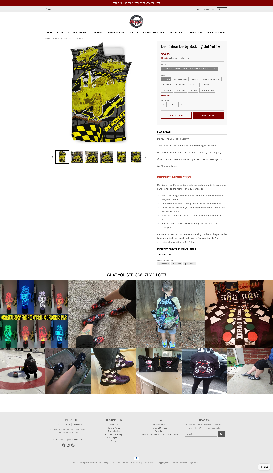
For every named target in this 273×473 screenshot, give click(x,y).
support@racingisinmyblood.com (68, 439)
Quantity (165, 100)
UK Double (180, 90)
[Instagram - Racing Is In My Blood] (68, 445)
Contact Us (77, 424)
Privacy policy (135, 463)
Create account (208, 9)
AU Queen (194, 85)
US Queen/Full (180, 79)
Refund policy (122, 463)
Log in (198, 9)
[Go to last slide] (53, 157)
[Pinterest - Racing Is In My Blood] (73, 445)
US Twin (166, 79)
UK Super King (207, 90)
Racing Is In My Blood (88, 463)
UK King (193, 90)
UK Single (167, 90)
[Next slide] (146, 157)
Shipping (165, 58)
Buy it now (208, 115)
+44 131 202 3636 (62, 424)
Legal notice (194, 463)
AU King (205, 85)
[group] (62, 157)
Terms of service (149, 463)
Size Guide (165, 96)
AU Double (180, 85)
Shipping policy (163, 463)
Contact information (179, 463)
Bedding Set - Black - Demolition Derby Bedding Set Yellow (190, 69)
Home (48, 39)
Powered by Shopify (106, 463)
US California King (211, 79)
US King (195, 79)
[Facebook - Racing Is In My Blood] (63, 445)
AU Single (167, 85)
